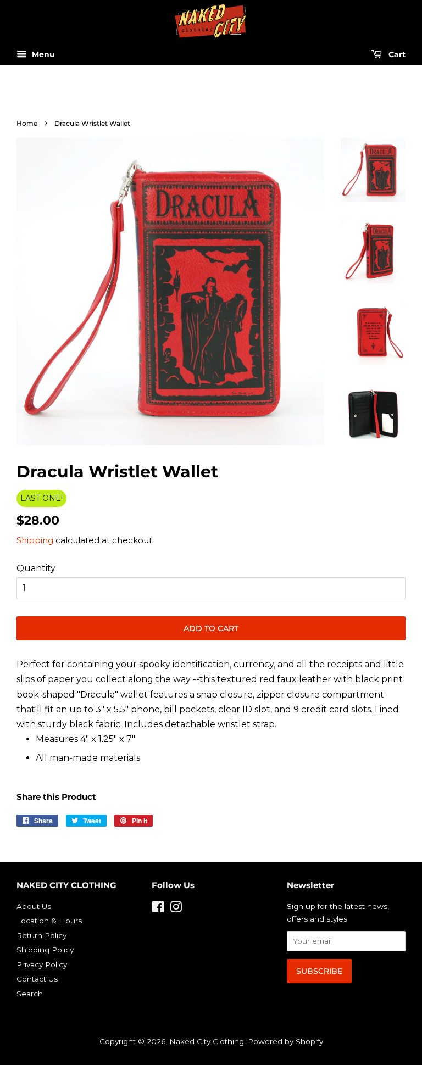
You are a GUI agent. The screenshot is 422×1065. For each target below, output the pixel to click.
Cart (396, 55)
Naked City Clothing (206, 1041)
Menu (42, 55)
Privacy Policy (41, 964)
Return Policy (41, 935)
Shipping (34, 540)
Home (26, 123)
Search (29, 993)
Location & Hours (49, 920)
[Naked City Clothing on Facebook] (158, 909)
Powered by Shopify (285, 1041)
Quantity (35, 568)
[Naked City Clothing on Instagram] (176, 909)
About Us (33, 906)
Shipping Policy (45, 949)
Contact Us (37, 978)
